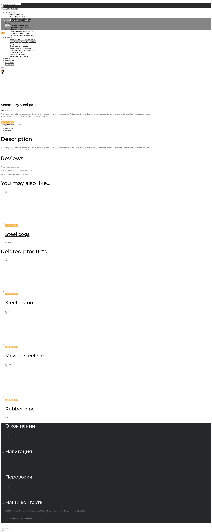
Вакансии (13, 468)
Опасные (13, 487)
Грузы (8, 23)
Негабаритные (15, 485)
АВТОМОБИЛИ (16, 14)
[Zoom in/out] (8, 528)
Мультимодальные (16, 492)
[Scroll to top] (1, 526)
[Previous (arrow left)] (2, 530)
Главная (12, 460)
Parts (19, 125)
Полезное (13, 437)
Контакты (13, 443)
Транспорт (10, 12)
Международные (16, 494)
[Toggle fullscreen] (6, 528)
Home (8, 25)
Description (9, 128)
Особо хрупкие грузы (19, 33)
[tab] (78, 128)
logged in (13, 174)
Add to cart (7, 122)
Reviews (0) (9, 130)
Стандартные (15, 490)
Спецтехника (14, 466)
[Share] (4, 528)
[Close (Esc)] (2, 528)
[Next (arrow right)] (4, 530)
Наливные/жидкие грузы (21, 31)
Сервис (12, 441)
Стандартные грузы (19, 25)
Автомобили (14, 464)
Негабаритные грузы (19, 27)
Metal (7, 27)
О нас (12, 434)
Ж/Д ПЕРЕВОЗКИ (17, 17)
